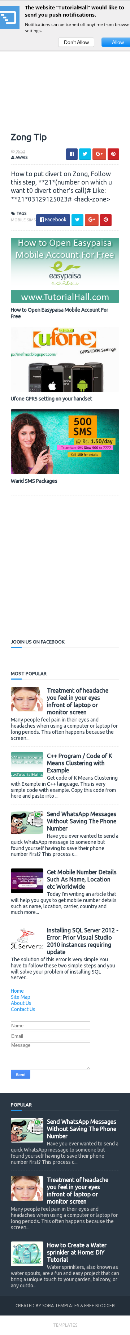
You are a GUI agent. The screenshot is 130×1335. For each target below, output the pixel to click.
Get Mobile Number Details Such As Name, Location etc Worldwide (82, 879)
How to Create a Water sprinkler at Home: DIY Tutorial (77, 1252)
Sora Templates (60, 1305)
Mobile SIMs (23, 220)
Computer (30, 117)
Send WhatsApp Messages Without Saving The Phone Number (81, 821)
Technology (32, 68)
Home (17, 991)
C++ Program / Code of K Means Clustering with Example (79, 763)
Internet (28, 105)
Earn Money (32, 80)
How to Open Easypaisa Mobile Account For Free (59, 313)
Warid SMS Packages (34, 481)
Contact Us (23, 1009)
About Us (21, 1003)
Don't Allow (76, 42)
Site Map (20, 997)
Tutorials (30, 93)
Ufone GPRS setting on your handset (51, 399)
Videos (26, 56)
